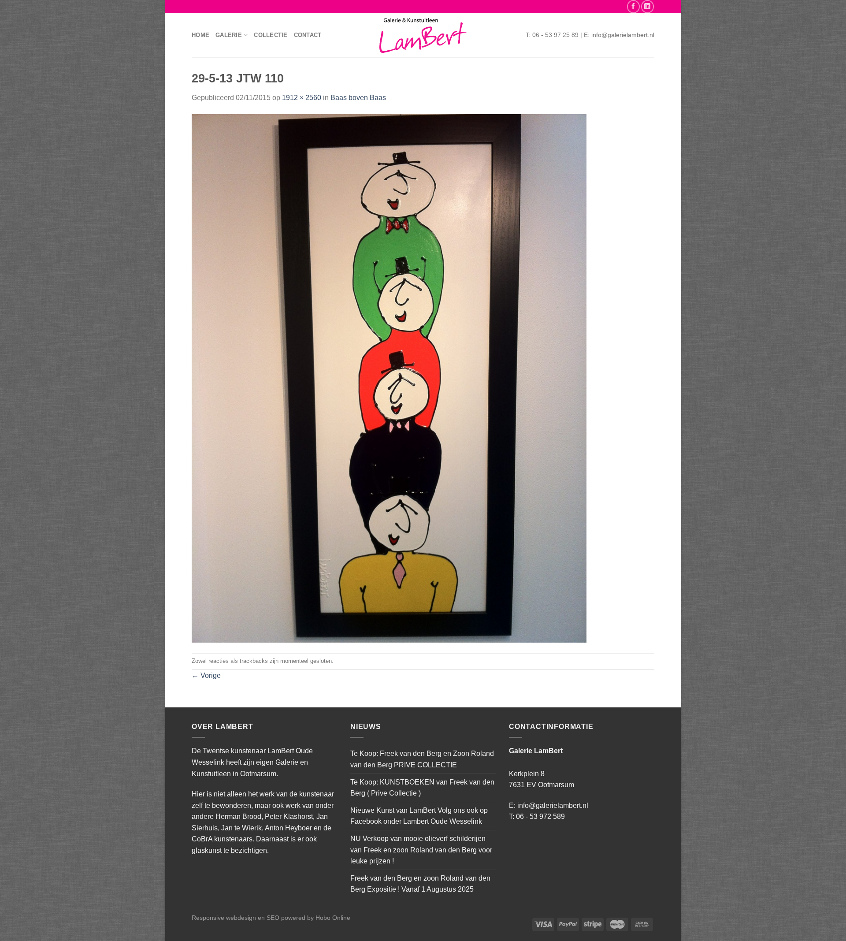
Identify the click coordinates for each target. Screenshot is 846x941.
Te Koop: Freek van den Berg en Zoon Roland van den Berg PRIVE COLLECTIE (422, 759)
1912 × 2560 (301, 97)
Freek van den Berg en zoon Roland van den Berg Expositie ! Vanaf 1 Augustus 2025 (420, 883)
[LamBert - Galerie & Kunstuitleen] (423, 35)
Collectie (270, 35)
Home (200, 35)
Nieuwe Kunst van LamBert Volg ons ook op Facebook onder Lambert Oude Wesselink (419, 816)
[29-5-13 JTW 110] (389, 378)
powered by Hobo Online (315, 917)
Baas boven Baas (358, 97)
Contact (308, 35)
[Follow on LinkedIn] (647, 6)
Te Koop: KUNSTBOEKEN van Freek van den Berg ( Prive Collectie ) (422, 787)
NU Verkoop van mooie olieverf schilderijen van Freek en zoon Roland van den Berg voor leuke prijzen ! (421, 850)
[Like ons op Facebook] (633, 6)
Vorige (206, 675)
